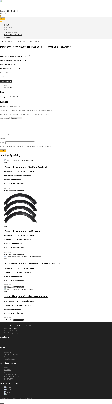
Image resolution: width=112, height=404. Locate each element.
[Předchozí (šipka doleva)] (1, 403)
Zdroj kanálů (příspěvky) (12, 354)
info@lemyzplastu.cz (16, 333)
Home (2, 41)
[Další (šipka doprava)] (3, 403)
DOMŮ (6, 25)
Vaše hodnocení (5, 118)
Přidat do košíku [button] (18, 190)
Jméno (2, 139)
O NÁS (6, 30)
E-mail (2, 142)
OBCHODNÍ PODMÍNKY (13, 35)
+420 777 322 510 (12, 11)
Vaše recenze (4, 135)
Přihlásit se (7, 352)
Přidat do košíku (6, 81)
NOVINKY (8, 27)
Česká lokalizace (9, 359)
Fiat (5, 41)
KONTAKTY (8, 37)
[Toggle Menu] (1, 21)
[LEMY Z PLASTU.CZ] (11, 6)
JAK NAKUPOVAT (11, 32)
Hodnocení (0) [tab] (8, 87)
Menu (2, 18)
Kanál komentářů (9, 357)
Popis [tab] (6, 85)
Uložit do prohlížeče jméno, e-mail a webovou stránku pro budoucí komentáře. (27, 146)
